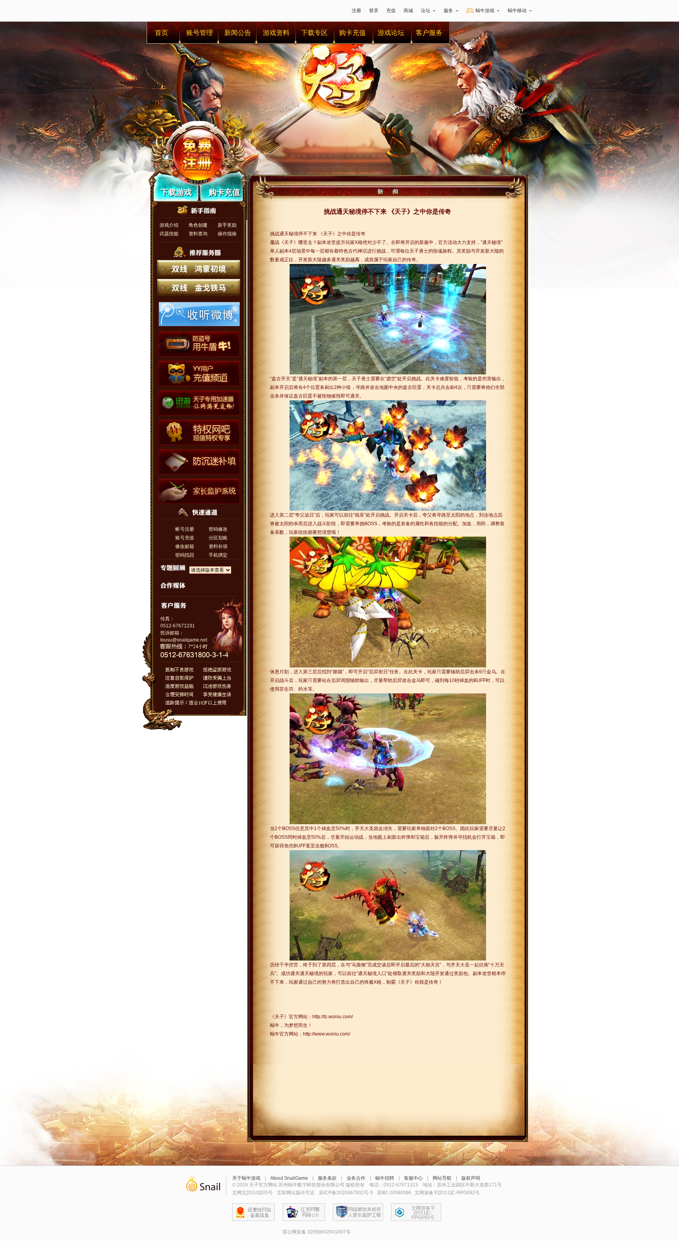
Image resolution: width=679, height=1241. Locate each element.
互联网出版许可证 (296, 1192)
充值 (391, 10)
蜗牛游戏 (164, 11)
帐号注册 (184, 529)
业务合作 (356, 1178)
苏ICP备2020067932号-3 (346, 1192)
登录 (373, 10)
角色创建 (198, 225)
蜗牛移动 (517, 10)
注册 (356, 10)
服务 (448, 10)
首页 (161, 33)
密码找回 (184, 555)
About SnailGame (289, 1178)
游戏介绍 (169, 225)
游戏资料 (276, 33)
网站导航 (442, 1178)
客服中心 (413, 1178)
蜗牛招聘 (384, 1178)
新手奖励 (227, 225)
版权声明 (470, 1178)
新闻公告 (237, 33)
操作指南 (227, 233)
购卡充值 (352, 33)
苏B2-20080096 (394, 1192)
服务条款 (327, 1178)
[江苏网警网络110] (304, 1212)
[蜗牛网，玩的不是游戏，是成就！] (203, 1185)
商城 (408, 10)
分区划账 (218, 538)
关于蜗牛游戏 (246, 1178)
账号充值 (184, 538)
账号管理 (199, 33)
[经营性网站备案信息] (253, 1212)
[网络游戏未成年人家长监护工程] (358, 1212)
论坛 (425, 10)
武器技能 (169, 233)
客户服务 (429, 33)
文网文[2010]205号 (252, 1192)
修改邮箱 (184, 546)
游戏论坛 (391, 33)
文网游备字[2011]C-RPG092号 (423, 1212)
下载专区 (314, 33)
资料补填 (218, 546)
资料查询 (198, 233)
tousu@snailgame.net (183, 640)
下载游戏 (176, 192)
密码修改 (218, 529)
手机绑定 (218, 555)
